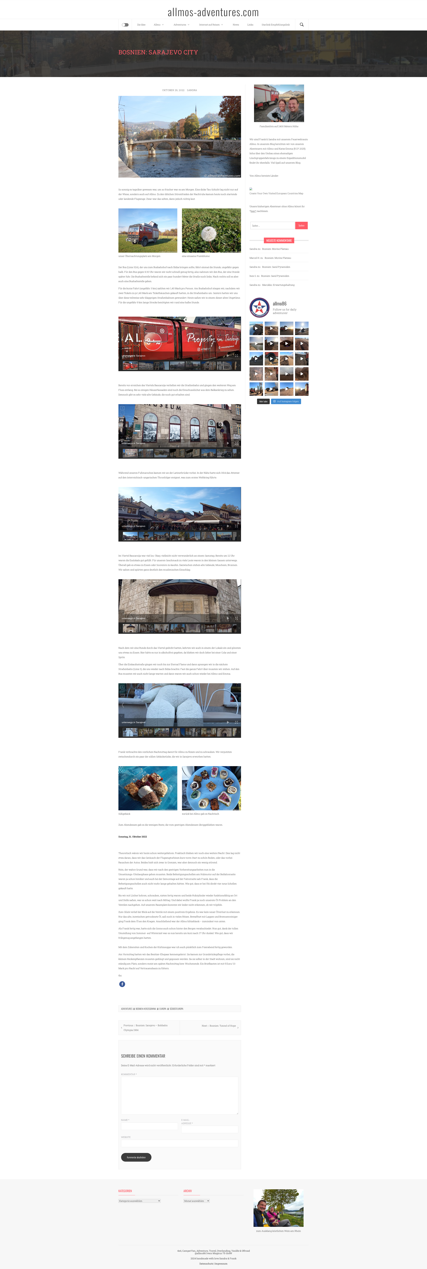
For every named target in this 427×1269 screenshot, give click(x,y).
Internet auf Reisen (209, 24)
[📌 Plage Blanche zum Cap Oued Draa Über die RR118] (302, 328)
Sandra (192, 90)
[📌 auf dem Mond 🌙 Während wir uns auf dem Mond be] (286, 374)
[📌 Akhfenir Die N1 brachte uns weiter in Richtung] (256, 328)
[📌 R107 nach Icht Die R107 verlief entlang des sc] (271, 374)
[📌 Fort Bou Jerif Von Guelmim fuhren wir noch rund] (271, 343)
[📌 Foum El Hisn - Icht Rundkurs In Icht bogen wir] (302, 358)
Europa (162, 1008)
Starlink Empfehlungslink (276, 24)
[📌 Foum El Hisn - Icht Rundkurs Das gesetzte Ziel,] (302, 343)
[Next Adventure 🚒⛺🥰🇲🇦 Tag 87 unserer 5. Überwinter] (286, 389)
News (236, 24)
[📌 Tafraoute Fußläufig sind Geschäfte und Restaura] (256, 389)
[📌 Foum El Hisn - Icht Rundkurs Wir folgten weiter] (256, 358)
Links (250, 24)
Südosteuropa (176, 1008)
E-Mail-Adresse (187, 1121)
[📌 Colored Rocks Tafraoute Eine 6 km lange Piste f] (271, 389)
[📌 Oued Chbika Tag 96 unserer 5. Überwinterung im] (271, 328)
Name (125, 1119)
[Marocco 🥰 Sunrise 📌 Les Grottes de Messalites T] (302, 389)
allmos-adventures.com (213, 11)
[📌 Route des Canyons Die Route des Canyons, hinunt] (302, 374)
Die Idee (141, 24)
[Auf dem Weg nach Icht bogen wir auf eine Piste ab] (256, 374)
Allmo (157, 24)
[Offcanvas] (125, 25)
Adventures (180, 24)
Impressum (221, 1263)
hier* (253, 211)
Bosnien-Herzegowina (146, 1008)
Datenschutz (206, 1263)
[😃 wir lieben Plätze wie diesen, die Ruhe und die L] (286, 358)
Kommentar (129, 1074)
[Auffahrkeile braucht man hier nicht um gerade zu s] (271, 358)
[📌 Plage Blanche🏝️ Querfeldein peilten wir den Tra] (256, 343)
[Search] (301, 24)
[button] (122, 984)
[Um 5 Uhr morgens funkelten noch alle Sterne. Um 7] (286, 343)
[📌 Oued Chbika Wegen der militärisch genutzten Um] (286, 328)
